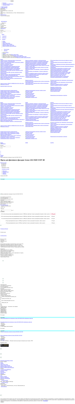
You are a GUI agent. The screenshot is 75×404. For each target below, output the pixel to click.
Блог (1, 375)
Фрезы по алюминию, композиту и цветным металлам (35, 60)
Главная (1, 155)
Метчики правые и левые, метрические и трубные (9, 92)
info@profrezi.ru (3, 14)
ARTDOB (9, 342)
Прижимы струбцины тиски (55, 87)
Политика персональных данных (6, 360)
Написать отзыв (3, 307)
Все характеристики (4, 204)
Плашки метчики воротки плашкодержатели (8, 90)
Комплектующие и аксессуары (8, 45)
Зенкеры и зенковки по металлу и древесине (58, 85)
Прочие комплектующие (55, 91)
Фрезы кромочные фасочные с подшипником (58, 71)
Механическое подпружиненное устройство (58, 95)
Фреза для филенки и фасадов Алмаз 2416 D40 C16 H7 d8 (11, 335)
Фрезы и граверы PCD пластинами (32, 75)
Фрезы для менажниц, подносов (6, 65)
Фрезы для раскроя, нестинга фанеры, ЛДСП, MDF (60, 73)
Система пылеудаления (29, 96)
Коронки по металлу (29, 80)
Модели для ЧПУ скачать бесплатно (9, 46)
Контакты (4, 2)
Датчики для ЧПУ (28, 92)
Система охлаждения (29, 94)
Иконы (1, 102)
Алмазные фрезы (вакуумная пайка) (32, 77)
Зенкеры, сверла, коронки (7, 44)
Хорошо (2, 401)
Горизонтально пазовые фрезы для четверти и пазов (60, 69)
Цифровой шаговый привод (55, 89)
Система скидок (3, 235)
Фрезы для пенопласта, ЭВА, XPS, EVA (57, 75)
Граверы (4, 42)
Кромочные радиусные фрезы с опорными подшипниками (36, 62)
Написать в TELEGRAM (5, 378)
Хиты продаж (3, 372)
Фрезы (4, 41)
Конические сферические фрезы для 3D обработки (9, 69)
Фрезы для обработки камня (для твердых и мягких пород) (36, 74)
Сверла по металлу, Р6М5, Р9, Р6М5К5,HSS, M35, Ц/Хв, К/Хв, (12, 83)
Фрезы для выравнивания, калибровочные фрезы (9, 67)
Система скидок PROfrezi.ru (8, 3)
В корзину (2, 211)
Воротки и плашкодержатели (5, 93)
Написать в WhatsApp (4, 377)
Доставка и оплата (6, 4)
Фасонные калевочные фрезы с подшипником (59, 77)
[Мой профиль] (1, 149)
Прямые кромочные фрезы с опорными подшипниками (35, 64)
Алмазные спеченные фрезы (30, 76)
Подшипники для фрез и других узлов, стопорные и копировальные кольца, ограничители (10, 97)
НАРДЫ (52, 102)
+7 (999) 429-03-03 (3, 7)
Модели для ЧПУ (3, 376)
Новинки (2, 373)
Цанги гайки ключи (6, 43)
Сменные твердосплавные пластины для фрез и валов (35, 90)
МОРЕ (26, 102)
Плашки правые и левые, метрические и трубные (9, 91)
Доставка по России (4, 228)
